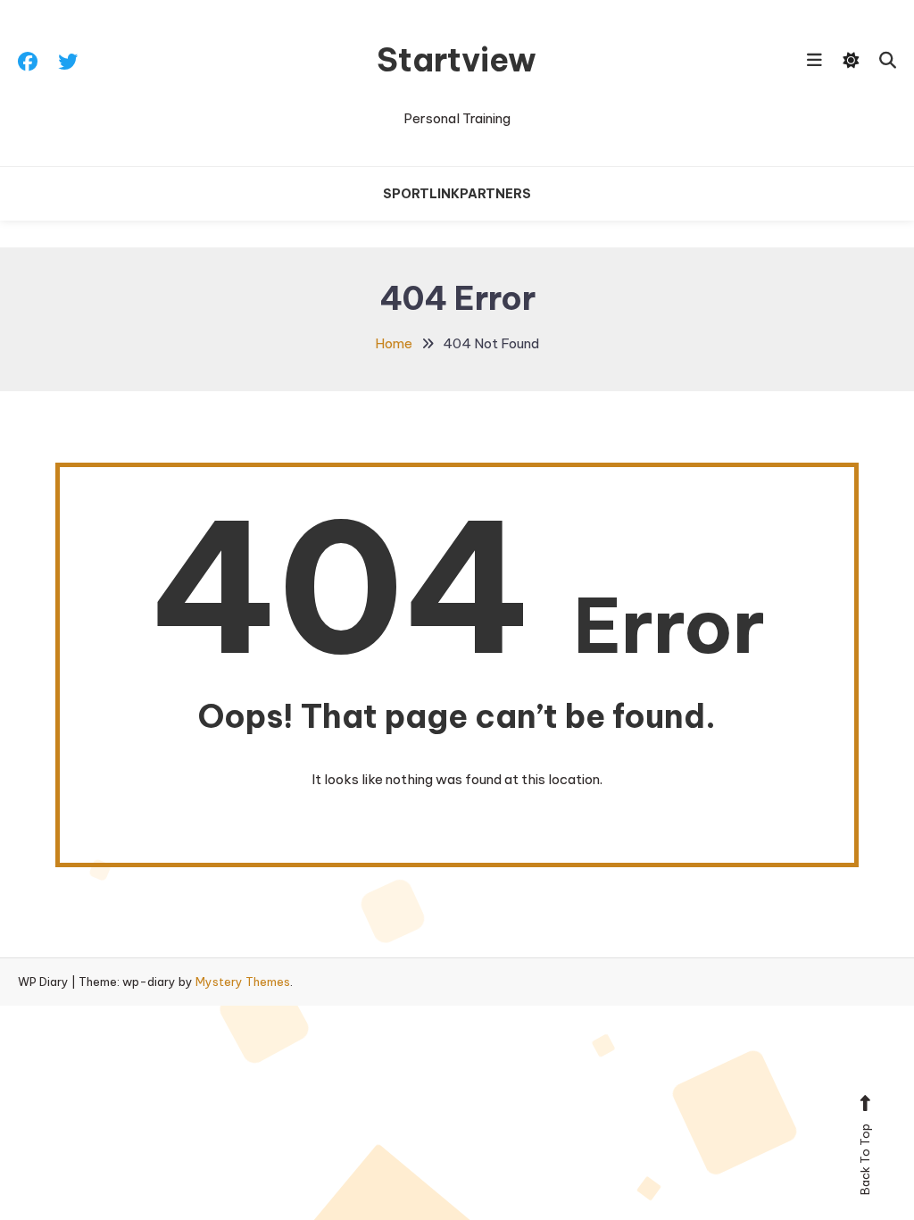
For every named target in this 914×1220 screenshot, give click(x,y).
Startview (456, 59)
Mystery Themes (242, 981)
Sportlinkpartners (457, 194)
